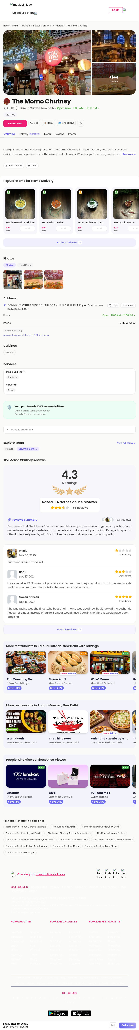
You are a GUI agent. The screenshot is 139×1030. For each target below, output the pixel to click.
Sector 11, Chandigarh (59, 950)
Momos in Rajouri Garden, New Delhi (100, 826)
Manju (23, 551)
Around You (51, 977)
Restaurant (57, 25)
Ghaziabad (17, 941)
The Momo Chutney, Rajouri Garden (24, 833)
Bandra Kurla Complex (59, 954)
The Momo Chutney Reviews (73, 839)
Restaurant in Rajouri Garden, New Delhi (26, 826)
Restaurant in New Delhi (64, 826)
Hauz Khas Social (117, 963)
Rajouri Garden (41, 25)
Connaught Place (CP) (78, 959)
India (15, 25)
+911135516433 (127, 323)
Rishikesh (16, 959)
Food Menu (25, 265)
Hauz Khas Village (59, 963)
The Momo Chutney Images (20, 852)
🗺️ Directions (66, 123)
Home (6, 25)
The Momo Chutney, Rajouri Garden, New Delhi (29, 839)
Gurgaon (35, 932)
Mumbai (35, 950)
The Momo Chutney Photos (111, 833)
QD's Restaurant (98, 963)
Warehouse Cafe (117, 945)
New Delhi (25, 25)
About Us (37, 977)
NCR (32, 945)
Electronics (108, 887)
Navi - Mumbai (19, 954)
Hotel (122, 887)
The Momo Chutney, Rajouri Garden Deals (69, 833)
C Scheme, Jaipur (78, 950)
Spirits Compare (89, 977)
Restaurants (39, 887)
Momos (9, 352)
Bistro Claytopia (117, 932)
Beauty (54, 887)
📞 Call (34, 123)
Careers (103, 983)
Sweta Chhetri (29, 597)
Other (33, 891)
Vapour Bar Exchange (98, 950)
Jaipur (14, 945)
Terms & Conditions (111, 977)
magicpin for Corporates (72, 983)
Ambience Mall (78, 941)
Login (116, 9)
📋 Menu (48, 123)
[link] (20, 210)
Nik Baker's (95, 941)
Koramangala (58, 932)
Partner (41, 983)
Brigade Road (77, 932)
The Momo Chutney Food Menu (101, 846)
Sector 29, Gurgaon (78, 936)
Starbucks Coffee (98, 954)
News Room (23, 977)
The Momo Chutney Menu (66, 846)
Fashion (67, 887)
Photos (9, 265)
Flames (112, 941)
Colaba (73, 954)
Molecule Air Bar (98, 945)
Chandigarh (37, 936)
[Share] (80, 123)
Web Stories (117, 983)
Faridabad (36, 941)
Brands (52, 983)
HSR (52, 936)
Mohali (14, 950)
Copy (115, 305)
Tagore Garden (78, 963)
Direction (129, 305)
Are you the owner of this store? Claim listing (26, 335)
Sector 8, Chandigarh (59, 945)
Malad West (57, 959)
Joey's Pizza (96, 959)
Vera (91, 983)
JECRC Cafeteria (117, 950)
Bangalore (17, 936)
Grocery (80, 887)
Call (113, 1025)
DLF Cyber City (58, 941)
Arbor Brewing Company (98, 936)
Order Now (15, 123)
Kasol (14, 963)
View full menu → (126, 442)
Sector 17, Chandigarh (78, 945)
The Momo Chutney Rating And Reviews (26, 846)
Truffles (93, 932)
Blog (63, 977)
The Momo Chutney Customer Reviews (113, 839)
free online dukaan (50, 874)
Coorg (33, 959)
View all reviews (67, 629)
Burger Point (115, 936)
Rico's (111, 959)
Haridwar (35, 963)
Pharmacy (19, 891)
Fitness (93, 887)
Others (69, 1002)
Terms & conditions (21, 429)
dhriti (22, 572)
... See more (128, 154)
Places (30, 983)
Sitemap (19, 983)
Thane (34, 954)
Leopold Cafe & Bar (117, 954)
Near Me (72, 977)
